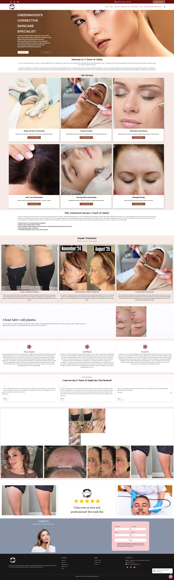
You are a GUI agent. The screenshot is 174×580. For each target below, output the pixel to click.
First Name (117, 526)
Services (117, 6)
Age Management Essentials (152, 6)
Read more (5, 393)
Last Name (133, 526)
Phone (117, 532)
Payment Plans (125, 6)
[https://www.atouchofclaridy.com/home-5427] (12, 7)
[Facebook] (11, 2)
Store (141, 6)
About (111, 6)
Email (133, 532)
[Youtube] (18, 2)
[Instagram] (14, 2)
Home (106, 6)
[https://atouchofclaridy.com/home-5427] (34, 560)
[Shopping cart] (164, 7)
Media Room (134, 6)
